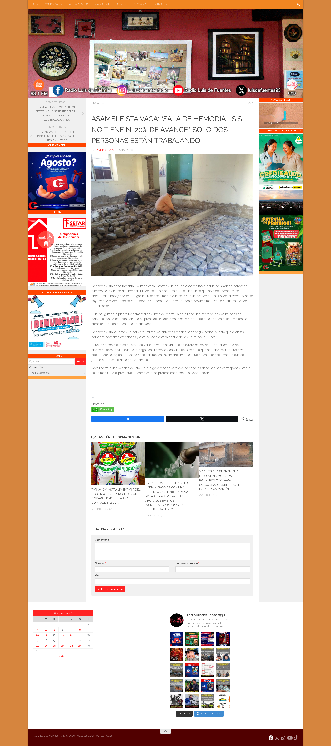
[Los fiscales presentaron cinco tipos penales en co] (192, 654)
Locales (97, 103)
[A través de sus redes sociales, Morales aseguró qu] (192, 685)
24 (37, 645)
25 (45, 645)
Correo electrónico (187, 563)
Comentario (102, 539)
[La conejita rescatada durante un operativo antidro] (192, 701)
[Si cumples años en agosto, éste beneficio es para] (177, 639)
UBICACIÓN (101, 4)
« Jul (61, 656)
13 (62, 635)
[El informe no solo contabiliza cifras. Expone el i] (207, 654)
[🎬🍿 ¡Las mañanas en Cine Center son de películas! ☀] (192, 670)
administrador (106, 150)
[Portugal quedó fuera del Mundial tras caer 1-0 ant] (177, 654)
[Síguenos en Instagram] (277, 737)
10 (37, 635)
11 (45, 635)
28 (71, 645)
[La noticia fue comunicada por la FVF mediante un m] (177, 701)
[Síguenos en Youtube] (289, 737)
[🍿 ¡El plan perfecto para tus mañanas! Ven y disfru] (207, 685)
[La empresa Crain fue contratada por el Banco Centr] (177, 670)
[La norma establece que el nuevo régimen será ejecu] (223, 685)
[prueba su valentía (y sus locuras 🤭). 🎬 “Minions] (223, 701)
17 (37, 640)
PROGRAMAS (51, 4)
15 (79, 635)
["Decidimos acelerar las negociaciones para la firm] (223, 670)
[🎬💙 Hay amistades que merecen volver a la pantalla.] (207, 639)
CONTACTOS (160, 4)
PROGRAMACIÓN (78, 4)
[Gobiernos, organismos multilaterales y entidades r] (207, 701)
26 (54, 645)
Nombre (100, 563)
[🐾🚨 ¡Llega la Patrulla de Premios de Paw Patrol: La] (192, 639)
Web (97, 575)
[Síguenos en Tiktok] (295, 737)
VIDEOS (118, 4)
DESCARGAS (139, 4)
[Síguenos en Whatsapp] (283, 737)
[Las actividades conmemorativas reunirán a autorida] (207, 670)
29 (79, 645)
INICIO (34, 4)
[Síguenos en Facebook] (271, 737)
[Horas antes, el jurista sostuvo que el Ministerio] (223, 654)
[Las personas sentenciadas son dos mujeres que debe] (177, 685)
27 (62, 645)
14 (71, 635)
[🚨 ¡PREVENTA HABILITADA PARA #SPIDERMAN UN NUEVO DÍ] (223, 639)
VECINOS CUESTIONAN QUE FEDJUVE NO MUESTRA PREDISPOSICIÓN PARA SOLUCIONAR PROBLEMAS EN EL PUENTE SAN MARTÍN (221, 480)
